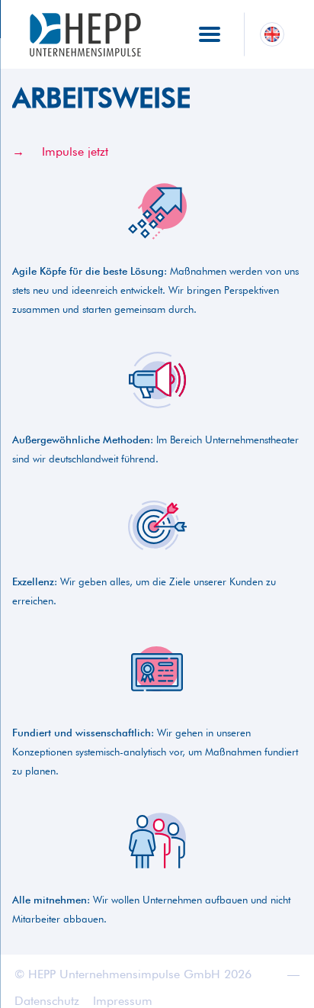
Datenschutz (46, 1001)
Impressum (122, 1001)
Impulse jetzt (75, 151)
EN (272, 34)
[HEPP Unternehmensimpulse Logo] (85, 34)
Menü (209, 29)
